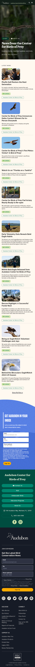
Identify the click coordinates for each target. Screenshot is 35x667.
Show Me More (17, 392)
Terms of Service (15, 450)
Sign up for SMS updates (23, 623)
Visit (17, 490)
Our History (5, 613)
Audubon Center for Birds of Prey (18, 3)
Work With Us (23, 610)
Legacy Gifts (5, 645)
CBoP (5, 38)
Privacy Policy (15, 458)
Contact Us (18, 485)
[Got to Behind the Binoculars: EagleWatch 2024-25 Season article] (17, 374)
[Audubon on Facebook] (9, 598)
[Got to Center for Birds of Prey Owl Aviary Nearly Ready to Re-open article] (17, 203)
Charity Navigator (17, 656)
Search (29, 2)
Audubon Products (7, 639)
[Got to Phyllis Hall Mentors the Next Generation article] (17, 84)
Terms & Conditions (23, 585)
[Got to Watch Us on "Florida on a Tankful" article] (17, 177)
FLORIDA (6, 93)
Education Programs (17, 500)
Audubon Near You (7, 636)
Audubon (17, 536)
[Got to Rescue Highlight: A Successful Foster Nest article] (17, 306)
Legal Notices (9, 665)
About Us (16, 38)
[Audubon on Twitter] (14, 598)
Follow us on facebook (14, 522)
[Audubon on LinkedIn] (20, 598)
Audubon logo (5, 2)
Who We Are (5, 610)
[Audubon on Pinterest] (31, 598)
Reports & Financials (8, 625)
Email (5, 433)
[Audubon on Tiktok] (26, 598)
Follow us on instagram (20, 522)
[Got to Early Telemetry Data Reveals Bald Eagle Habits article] (17, 237)
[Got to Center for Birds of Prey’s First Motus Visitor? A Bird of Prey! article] (17, 152)
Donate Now (5, 642)
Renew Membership (8, 648)
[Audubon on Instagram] (3, 598)
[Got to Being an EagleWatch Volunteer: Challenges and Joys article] (17, 341)
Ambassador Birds (17, 495)
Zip (5, 438)
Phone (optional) (8, 444)
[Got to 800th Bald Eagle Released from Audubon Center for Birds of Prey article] (17, 272)
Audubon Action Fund (8, 628)
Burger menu (32, 2)
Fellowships (22, 613)
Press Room (22, 616)
